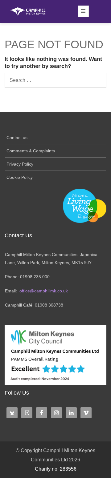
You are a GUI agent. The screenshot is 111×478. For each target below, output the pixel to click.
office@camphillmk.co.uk (43, 290)
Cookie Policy (19, 177)
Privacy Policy (19, 164)
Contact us (16, 137)
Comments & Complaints (30, 150)
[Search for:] (55, 80)
